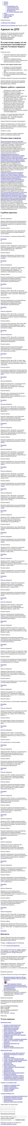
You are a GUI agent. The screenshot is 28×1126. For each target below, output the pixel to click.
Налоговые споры (8, 1064)
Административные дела (7, 1093)
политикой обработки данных (9, 1124)
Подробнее (3, 239)
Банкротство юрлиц (9, 1071)
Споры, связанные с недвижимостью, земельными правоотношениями (14, 1032)
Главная (6, 2)
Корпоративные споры (10, 1065)
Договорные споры (9, 1057)
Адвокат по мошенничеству (11, 1088)
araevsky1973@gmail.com (13, 945)
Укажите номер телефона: (7, 1118)
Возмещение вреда (9, 1070)
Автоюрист (7, 1044)
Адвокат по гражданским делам (12, 1025)
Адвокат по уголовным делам (8, 1082)
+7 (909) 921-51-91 (5, 22)
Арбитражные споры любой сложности (14, 1053)
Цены (5, 13)
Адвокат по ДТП (8, 1090)
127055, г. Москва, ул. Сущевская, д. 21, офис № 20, (13, 950)
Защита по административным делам (13, 1047)
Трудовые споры (8, 1037)
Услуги (5, 4)
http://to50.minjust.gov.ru (10, 989)
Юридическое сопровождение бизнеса (14, 1072)
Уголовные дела (11, 10)
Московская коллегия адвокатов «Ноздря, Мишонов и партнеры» (15, 977)
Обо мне (6, 3)
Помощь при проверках (10, 1074)
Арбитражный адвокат (13, 9)
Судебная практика (9, 14)
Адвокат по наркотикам (10, 1086)
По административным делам (15, 11)
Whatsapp (13, 22)
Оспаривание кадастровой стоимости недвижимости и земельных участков (14, 1076)
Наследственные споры (10, 1030)
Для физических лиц (12, 6)
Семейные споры (8, 1036)
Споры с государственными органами (14, 1058)
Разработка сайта (18, 993)
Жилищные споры (9, 1046)
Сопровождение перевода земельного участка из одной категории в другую (14, 1079)
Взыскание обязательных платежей (13, 1101)
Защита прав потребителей (11, 1029)
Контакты (6, 17)
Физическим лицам (6, 1022)
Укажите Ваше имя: (6, 1116)
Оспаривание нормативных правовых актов (15, 1096)
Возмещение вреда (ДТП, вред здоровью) (15, 1035)
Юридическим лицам (6, 1050)
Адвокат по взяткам (9, 1089)
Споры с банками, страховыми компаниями (15, 1039)
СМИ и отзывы (8, 16)
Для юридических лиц (13, 7)
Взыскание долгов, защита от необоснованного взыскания (11, 1027)
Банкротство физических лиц (11, 1043)
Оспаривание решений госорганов (13, 1097)
